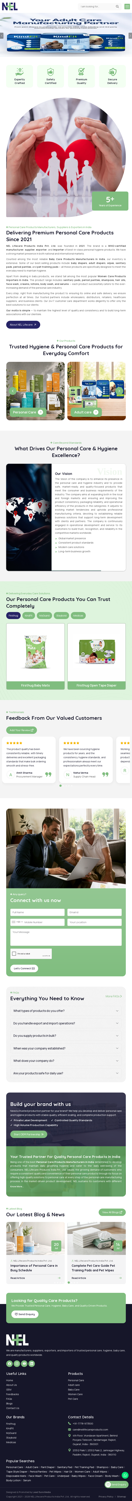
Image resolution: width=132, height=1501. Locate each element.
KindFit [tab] (28, 615)
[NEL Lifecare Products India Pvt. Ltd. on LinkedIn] (31, 1363)
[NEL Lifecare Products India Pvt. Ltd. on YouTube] (24, 1363)
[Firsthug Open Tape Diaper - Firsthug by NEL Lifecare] (97, 652)
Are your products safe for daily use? (38, 1073)
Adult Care (32, 1467)
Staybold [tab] (61, 615)
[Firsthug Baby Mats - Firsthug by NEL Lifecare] (35, 652)
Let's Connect (22, 968)
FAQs (9, 1398)
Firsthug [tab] (13, 615)
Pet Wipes (55, 1471)
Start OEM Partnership (27, 1134)
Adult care (74, 1385)
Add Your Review (20, 730)
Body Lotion (13, 1480)
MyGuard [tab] (44, 615)
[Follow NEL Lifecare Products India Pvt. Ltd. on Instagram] (17, 1363)
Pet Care (73, 1398)
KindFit (10, 1428)
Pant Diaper (48, 1467)
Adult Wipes (100, 1471)
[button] (13, 391)
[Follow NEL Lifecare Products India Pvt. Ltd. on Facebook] (9, 1363)
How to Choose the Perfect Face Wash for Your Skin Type (96, 1268)
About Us (11, 1385)
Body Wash (112, 1476)
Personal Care (76, 1380)
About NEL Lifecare (21, 324)
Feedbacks (12, 1394)
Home (9, 1380)
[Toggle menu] (127, 6)
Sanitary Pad (64, 1467)
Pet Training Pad (84, 1467)
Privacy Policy (106, 1496)
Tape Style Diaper (16, 1471)
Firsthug (10, 1423)
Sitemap (121, 1496)
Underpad (63, 1476)
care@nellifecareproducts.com (90, 1429)
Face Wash (35, 1476)
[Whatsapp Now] (125, 1475)
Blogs (9, 1403)
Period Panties (38, 1471)
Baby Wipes (79, 1476)
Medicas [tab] (78, 615)
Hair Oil (68, 1471)
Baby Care (74, 1389)
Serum (27, 1480)
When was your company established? (39, 1048)
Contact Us (12, 1408)
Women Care (75, 1394)
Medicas (11, 1442)
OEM (8, 1389)
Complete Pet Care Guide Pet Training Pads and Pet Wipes (32, 1268)
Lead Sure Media (42, 1492)
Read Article (17, 1278)
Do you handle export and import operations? (44, 1023)
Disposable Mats (16, 1476)
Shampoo (102, 1467)
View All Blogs (110, 1212)
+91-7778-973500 (83, 1423)
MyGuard (11, 1433)
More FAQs (113, 996)
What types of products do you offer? (38, 1011)
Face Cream (95, 1476)
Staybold (11, 1437)
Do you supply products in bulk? (34, 1036)
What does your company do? (33, 1061)
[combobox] (17, 922)
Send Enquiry (27, 1314)
